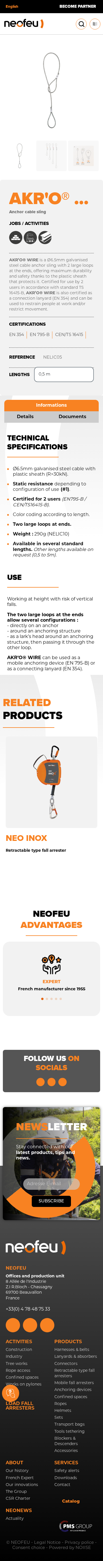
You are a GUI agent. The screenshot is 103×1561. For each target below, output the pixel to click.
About (14, 1463)
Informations (51, 405)
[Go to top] (92, 1399)
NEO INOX (26, 838)
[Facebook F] (62, 1082)
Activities (19, 1342)
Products (68, 1342)
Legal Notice (47, 1543)
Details (25, 417)
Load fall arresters (20, 1406)
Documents (72, 417)
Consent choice (28, 1548)
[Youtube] (51, 1082)
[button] (42, 999)
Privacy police (79, 1543)
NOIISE (83, 1548)
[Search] (81, 24)
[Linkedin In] (40, 1082)
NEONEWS (19, 1511)
